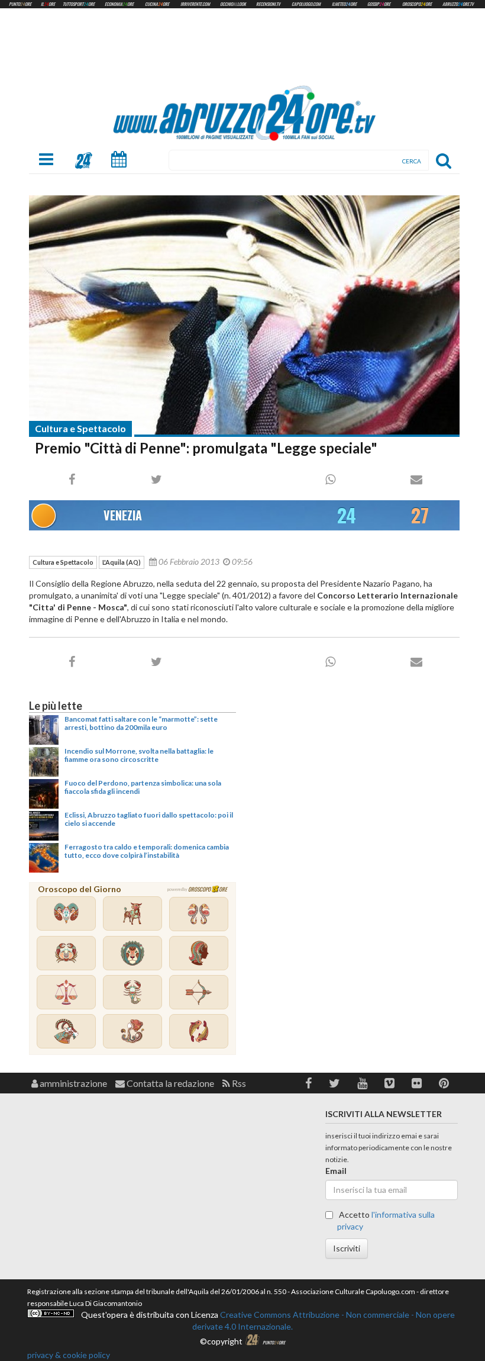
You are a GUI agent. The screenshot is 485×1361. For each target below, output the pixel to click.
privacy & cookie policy (68, 1355)
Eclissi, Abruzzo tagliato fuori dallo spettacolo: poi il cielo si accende (148, 819)
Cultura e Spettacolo (80, 428)
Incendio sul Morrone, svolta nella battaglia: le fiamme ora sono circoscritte (139, 755)
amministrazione (72, 1083)
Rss (238, 1083)
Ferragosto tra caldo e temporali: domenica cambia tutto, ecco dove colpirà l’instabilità (146, 851)
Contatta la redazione (169, 1083)
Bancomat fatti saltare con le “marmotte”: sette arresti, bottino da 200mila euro (141, 723)
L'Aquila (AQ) (121, 562)
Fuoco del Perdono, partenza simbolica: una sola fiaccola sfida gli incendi (142, 787)
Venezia (123, 515)
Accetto (386, 1220)
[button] (308, 1083)
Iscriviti (346, 1248)
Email (336, 1171)
